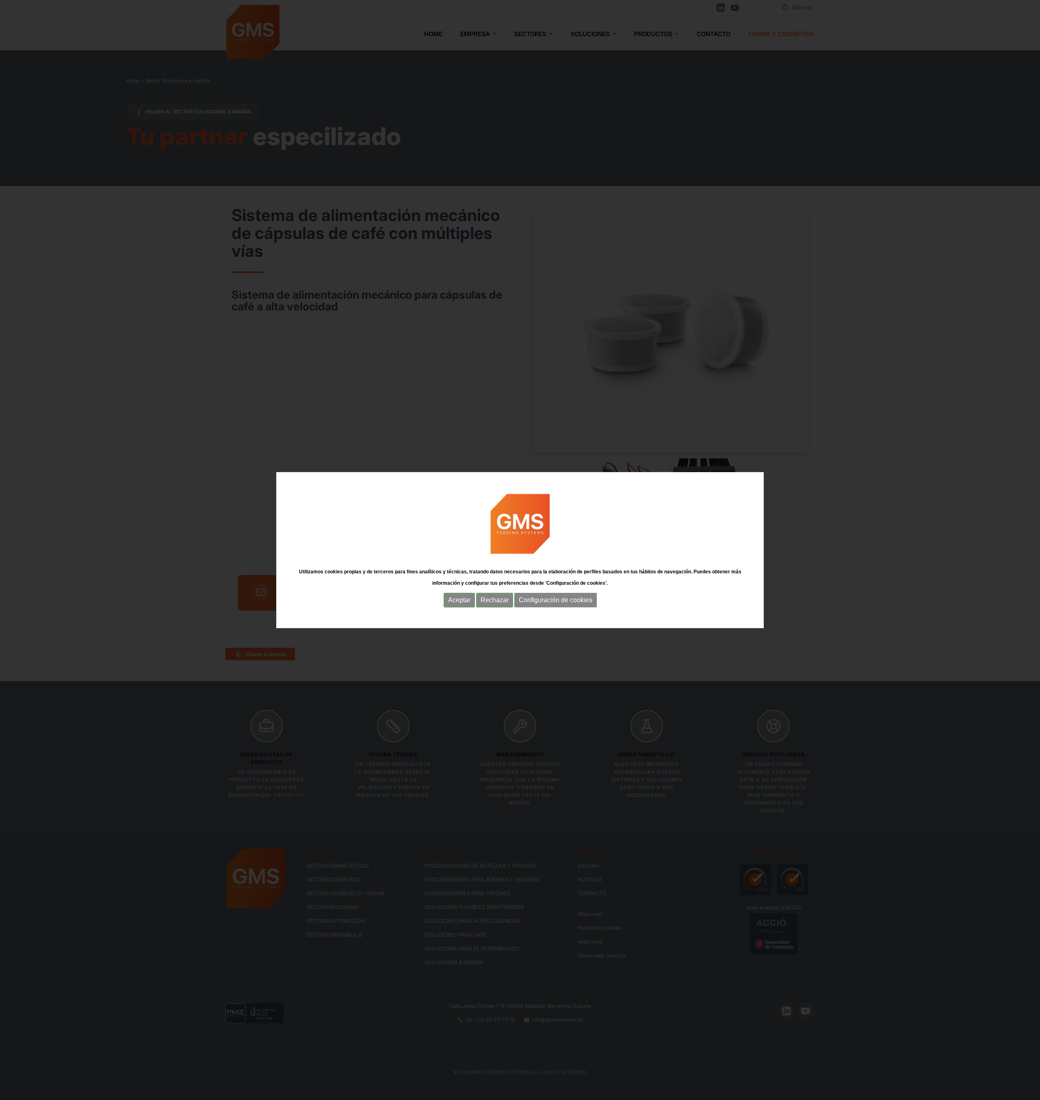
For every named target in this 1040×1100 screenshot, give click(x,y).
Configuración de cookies (555, 600)
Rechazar (495, 600)
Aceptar (459, 600)
